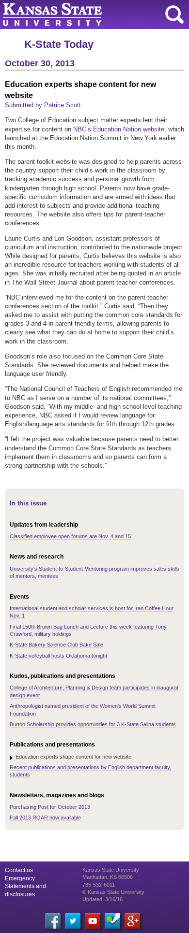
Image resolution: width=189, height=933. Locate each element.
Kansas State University (88, 14)
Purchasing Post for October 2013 (50, 807)
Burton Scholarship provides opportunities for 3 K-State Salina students (93, 724)
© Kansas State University (113, 892)
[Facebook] (53, 921)
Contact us (19, 870)
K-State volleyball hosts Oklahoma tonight (58, 656)
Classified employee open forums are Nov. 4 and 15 (70, 536)
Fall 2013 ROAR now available (45, 817)
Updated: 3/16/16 (102, 899)
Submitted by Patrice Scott (43, 105)
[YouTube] (92, 921)
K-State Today (59, 44)
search (174, 14)
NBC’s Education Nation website (118, 129)
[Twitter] (72, 921)
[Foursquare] (112, 921)
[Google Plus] (132, 921)
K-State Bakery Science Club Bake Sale (56, 644)
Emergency (20, 878)
